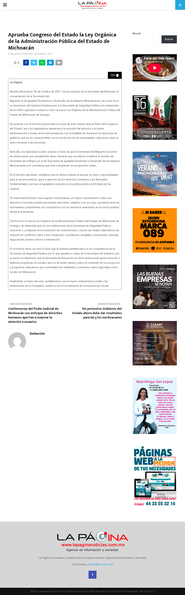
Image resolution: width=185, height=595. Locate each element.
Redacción (27, 54)
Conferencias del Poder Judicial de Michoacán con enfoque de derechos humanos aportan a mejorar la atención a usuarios (35, 315)
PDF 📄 (115, 75)
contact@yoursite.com (100, 564)
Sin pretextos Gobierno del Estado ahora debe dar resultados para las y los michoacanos (97, 313)
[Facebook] (92, 575)
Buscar (137, 33)
